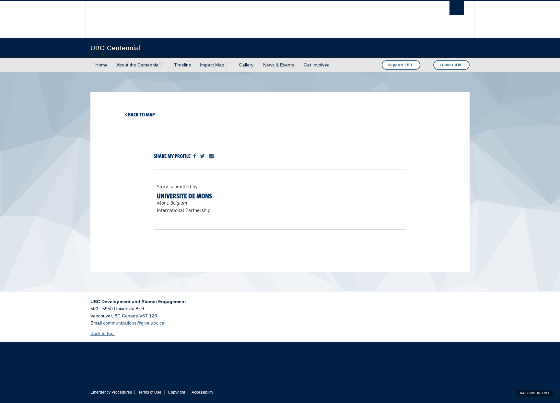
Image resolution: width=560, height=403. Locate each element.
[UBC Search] (456, 8)
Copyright (176, 392)
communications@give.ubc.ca (133, 323)
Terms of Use (149, 392)
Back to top (102, 333)
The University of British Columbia (104, 19)
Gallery (246, 64)
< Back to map (140, 115)
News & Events (278, 64)
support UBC (401, 65)
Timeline (182, 64)
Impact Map (212, 64)
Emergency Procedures (111, 392)
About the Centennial (137, 64)
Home (101, 64)
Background (535, 393)
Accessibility (202, 392)
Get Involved (317, 64)
